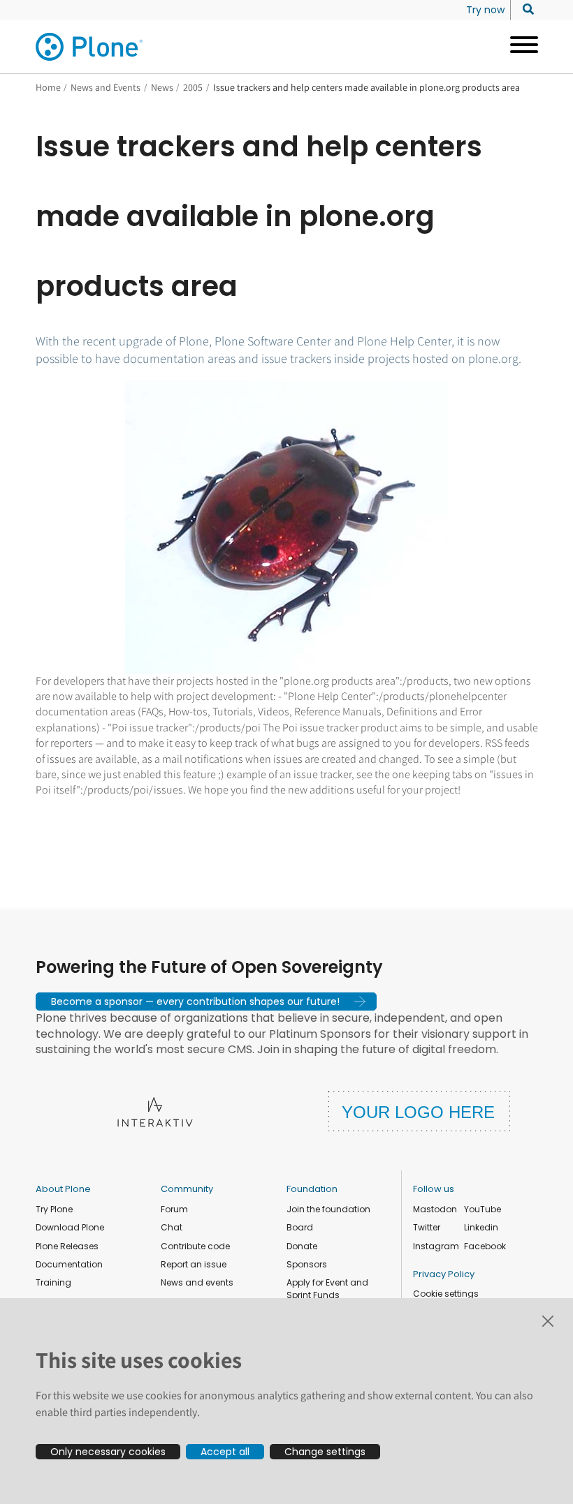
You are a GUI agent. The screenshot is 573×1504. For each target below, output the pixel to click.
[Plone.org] (90, 47)
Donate (301, 1246)
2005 (193, 87)
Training (53, 1282)
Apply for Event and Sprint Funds (327, 1288)
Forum (174, 1209)
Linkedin (481, 1227)
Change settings (324, 1452)
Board (299, 1227)
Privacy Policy (443, 1274)
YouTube (482, 1209)
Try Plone (54, 1209)
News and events (197, 1282)
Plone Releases (67, 1246)
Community (187, 1189)
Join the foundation (328, 1209)
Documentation (69, 1264)
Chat (171, 1227)
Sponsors (306, 1264)
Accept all (225, 1452)
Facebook (485, 1246)
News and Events (105, 87)
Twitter (426, 1227)
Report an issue (193, 1264)
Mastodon (435, 1209)
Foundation (312, 1189)
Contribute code (195, 1246)
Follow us (433, 1189)
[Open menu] (519, 47)
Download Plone (70, 1227)
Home (48, 87)
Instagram (436, 1246)
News (162, 87)
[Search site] (524, 10)
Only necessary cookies (108, 1452)
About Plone (63, 1189)
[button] (206, 1001)
